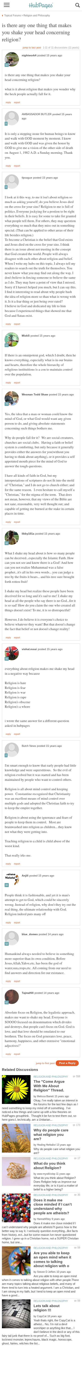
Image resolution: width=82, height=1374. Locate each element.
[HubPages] (41, 5)
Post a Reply (67, 1063)
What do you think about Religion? (49, 1165)
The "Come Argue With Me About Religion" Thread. (49, 1086)
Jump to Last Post (32, 47)
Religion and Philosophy (51, 1076)
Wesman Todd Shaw (35, 394)
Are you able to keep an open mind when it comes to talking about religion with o (52, 1259)
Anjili (25, 875)
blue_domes (30, 934)
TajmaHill (28, 992)
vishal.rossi (29, 649)
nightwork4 (29, 55)
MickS (26, 335)
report (17, 102)
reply (8, 102)
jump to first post (45, 1063)
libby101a (28, 533)
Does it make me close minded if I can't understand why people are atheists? (53, 1206)
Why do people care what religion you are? (51, 1134)
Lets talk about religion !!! (46, 1308)
